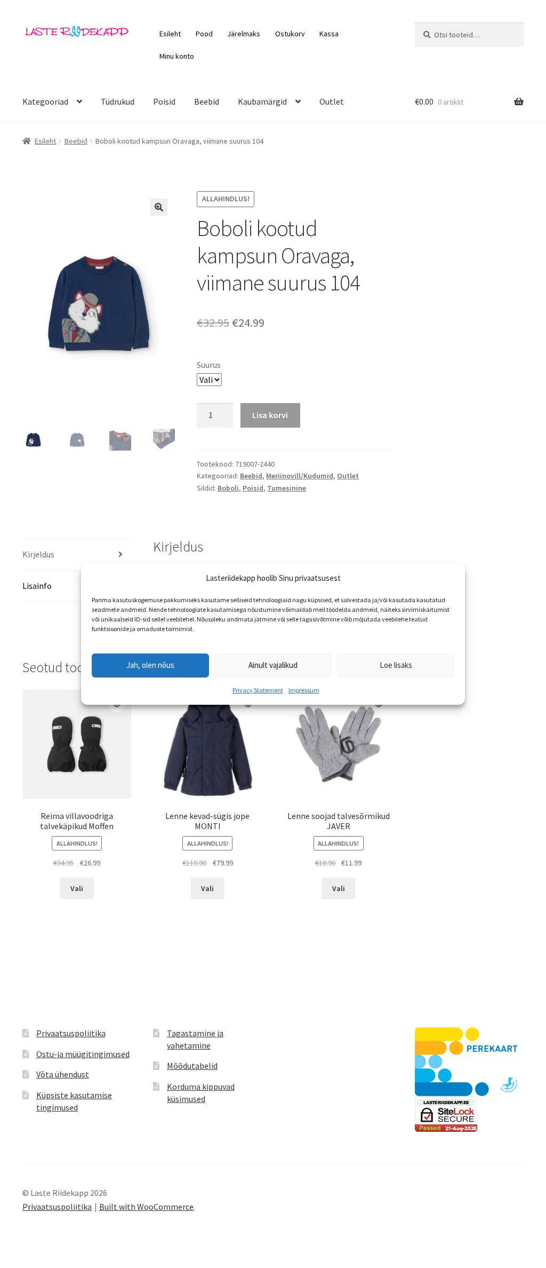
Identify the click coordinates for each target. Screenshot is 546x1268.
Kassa (329, 33)
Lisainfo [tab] (37, 585)
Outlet (331, 101)
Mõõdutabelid (192, 1065)
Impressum (303, 690)
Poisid (164, 101)
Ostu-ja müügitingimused (83, 1054)
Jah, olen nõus (150, 665)
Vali (76, 888)
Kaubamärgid (262, 101)
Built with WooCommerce (146, 1206)
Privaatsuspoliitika (71, 1033)
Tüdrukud (117, 101)
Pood (204, 33)
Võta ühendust (62, 1074)
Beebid (206, 101)
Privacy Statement (257, 690)
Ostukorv (290, 33)
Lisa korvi (270, 414)
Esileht (170, 33)
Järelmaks (243, 33)
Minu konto (176, 56)
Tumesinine (286, 488)
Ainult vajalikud (273, 665)
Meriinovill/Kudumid (299, 476)
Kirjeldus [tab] (38, 554)
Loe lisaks (396, 665)
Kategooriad (45, 101)
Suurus (209, 364)
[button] (158, 207)
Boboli (228, 488)
